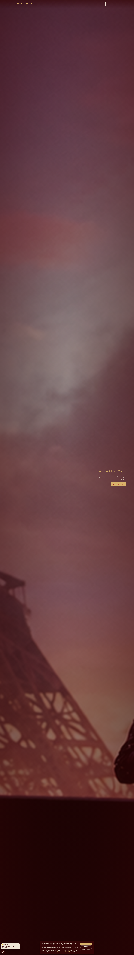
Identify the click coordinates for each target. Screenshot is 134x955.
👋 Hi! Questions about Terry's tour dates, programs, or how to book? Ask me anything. (10, 946)
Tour (100, 4)
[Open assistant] (3, 952)
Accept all (86, 943)
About (75, 4)
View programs (110, 486)
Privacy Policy (68, 951)
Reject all (86, 946)
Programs (91, 4)
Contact (111, 4)
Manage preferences (86, 949)
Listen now (96, 486)
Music (83, 4)
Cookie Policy (60, 951)
